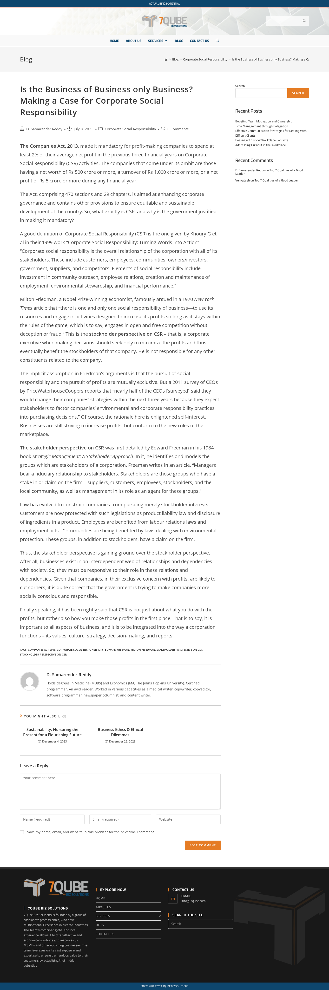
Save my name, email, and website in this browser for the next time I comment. (91, 832)
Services (103, 916)
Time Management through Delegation (261, 126)
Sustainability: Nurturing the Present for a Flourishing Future (52, 732)
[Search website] (217, 41)
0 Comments (178, 129)
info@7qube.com (193, 901)
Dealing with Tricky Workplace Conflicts (261, 140)
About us (103, 907)
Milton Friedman (143, 649)
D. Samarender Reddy (44, 129)
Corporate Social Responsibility (130, 129)
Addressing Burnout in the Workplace (260, 145)
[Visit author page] (29, 680)
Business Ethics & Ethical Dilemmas (120, 732)
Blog (100, 925)
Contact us (105, 934)
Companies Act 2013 (41, 649)
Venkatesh (242, 180)
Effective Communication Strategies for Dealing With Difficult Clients (271, 133)
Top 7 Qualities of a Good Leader (276, 180)
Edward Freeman (117, 649)
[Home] (166, 59)
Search (240, 86)
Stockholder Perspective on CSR (43, 654)
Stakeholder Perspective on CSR (180, 649)
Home (100, 898)
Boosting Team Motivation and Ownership (263, 121)
